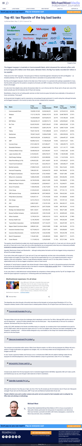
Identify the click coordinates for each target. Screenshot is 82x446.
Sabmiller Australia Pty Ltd (18, 381)
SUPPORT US (74, 8)
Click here (47, 435)
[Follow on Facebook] (3, 436)
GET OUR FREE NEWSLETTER (41, 433)
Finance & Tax (27, 21)
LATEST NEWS (15, 8)
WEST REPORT (45, 8)
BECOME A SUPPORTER (74, 12)
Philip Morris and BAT (51, 266)
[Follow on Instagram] (13, 436)
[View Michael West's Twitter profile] (24, 408)
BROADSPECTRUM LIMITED (19, 364)
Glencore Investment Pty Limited (21, 339)
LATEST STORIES (30, 8)
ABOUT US (59, 8)
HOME (4, 8)
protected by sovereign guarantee (13, 247)
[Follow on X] (6, 436)
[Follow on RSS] (19, 436)
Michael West (10, 21)
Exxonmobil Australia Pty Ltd (19, 311)
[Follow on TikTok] (16, 436)
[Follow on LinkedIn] (9, 436)
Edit (40, 103)
